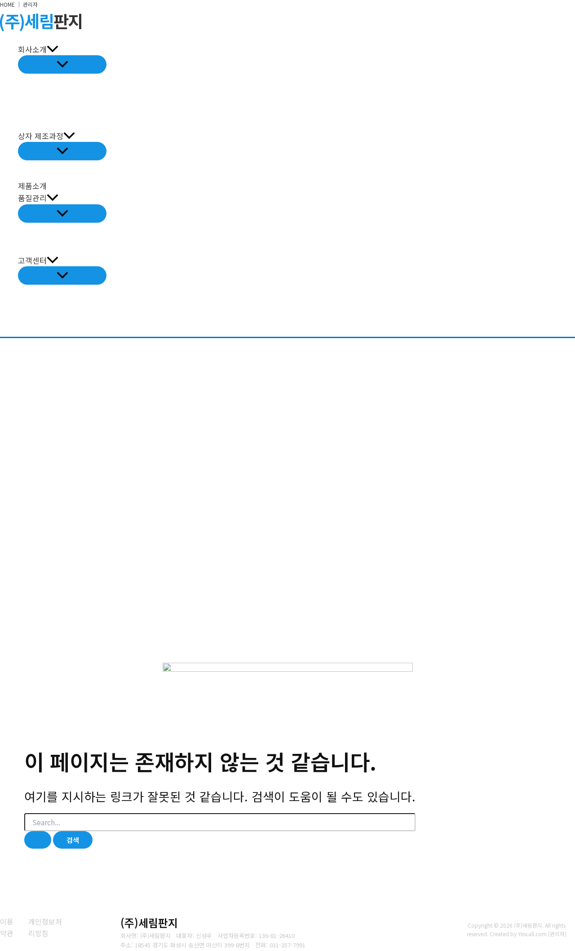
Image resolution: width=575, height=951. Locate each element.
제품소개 (32, 185)
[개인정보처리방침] (45, 927)
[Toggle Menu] (62, 64)
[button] (52, 49)
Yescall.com (532, 934)
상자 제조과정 (40, 135)
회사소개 (32, 49)
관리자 (30, 4)
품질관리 (32, 197)
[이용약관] (8, 927)
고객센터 (32, 260)
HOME (7, 4)
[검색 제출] (37, 840)
